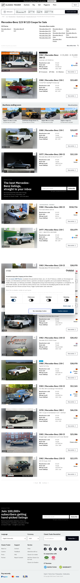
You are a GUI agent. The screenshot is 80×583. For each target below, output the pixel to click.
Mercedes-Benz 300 (45, 38)
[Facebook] (45, 549)
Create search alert (71, 11)
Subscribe (71, 188)
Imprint (46, 574)
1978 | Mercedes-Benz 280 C (51, 410)
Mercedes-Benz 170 (45, 29)
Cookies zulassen (63, 311)
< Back (3, 16)
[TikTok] (65, 549)
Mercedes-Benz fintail (59, 33)
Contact (16, 548)
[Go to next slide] (76, 115)
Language (4, 534)
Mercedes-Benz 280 (45, 35)
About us (3, 548)
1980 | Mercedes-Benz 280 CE (52, 207)
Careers (3, 551)
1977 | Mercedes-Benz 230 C (51, 229)
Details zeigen (67, 306)
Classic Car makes (33, 554)
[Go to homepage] (11, 5)
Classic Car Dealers (33, 562)
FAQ (15, 554)
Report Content (18, 557)
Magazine (47, 5)
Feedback (17, 551)
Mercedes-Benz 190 (45, 31)
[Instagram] (60, 549)
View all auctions (73, 105)
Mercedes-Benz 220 (45, 33)
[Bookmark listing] (34, 53)
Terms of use (51, 574)
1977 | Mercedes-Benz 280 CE (52, 154)
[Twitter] (50, 549)
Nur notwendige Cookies (40, 311)
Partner (3, 557)
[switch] (31, 300)
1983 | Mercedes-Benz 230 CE (52, 265)
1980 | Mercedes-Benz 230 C (51, 80)
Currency (30, 534)
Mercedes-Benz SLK (71, 37)
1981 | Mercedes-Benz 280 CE (52, 434)
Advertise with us (32, 551)
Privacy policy (58, 574)
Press (2, 554)
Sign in (75, 5)
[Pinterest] (55, 549)
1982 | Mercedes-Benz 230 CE (52, 338)
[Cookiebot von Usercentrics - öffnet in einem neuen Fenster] (67, 271)
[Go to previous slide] (4, 115)
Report (41, 361)
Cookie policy (66, 574)
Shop (29, 548)
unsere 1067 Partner (16, 279)
